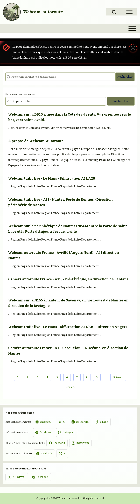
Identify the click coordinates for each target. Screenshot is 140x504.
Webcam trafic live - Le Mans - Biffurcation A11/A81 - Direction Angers (67, 327)
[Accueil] (12, 12)
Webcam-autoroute (43, 12)
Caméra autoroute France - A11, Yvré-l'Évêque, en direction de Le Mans (68, 279)
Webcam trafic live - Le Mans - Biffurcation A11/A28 (51, 178)
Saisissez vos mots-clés (20, 94)
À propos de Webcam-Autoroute (36, 141)
